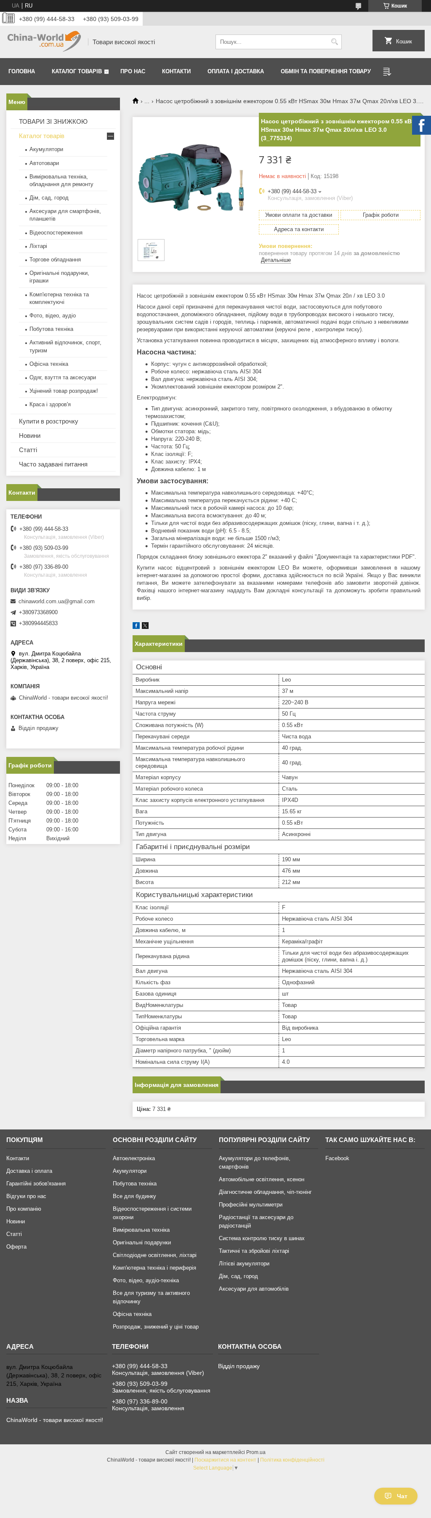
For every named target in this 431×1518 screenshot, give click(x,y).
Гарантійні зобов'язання (36, 1183)
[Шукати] (334, 42)
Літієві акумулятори (244, 1263)
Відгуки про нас (26, 1196)
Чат (402, 1496)
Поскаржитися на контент (225, 1460)
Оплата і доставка (236, 71)
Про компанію (23, 1209)
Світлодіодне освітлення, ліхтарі (155, 1255)
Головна (21, 71)
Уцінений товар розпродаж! (63, 391)
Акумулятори (46, 149)
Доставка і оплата (29, 1171)
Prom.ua (256, 1452)
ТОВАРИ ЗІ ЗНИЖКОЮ (53, 121)
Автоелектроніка (134, 1158)
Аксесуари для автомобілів (254, 1289)
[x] (145, 627)
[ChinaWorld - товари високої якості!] (44, 42)
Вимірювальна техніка (141, 1230)
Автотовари (44, 163)
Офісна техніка (48, 364)
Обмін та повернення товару (326, 71)
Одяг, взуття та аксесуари (62, 377)
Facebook (337, 1158)
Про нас (132, 71)
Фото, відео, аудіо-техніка (146, 1280)
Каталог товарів (77, 71)
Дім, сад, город (49, 197)
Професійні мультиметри (250, 1204)
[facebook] (136, 627)
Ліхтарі (38, 246)
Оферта (16, 1247)
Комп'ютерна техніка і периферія (154, 1268)
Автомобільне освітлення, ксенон (261, 1179)
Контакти (176, 71)
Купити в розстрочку (48, 421)
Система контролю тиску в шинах (262, 1238)
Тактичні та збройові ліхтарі (254, 1251)
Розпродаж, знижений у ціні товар (156, 1327)
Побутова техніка (51, 329)
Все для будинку (134, 1196)
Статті (28, 449)
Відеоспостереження (55, 232)
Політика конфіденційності (292, 1460)
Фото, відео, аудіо (52, 315)
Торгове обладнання (55, 259)
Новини (29, 435)
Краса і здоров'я (50, 404)
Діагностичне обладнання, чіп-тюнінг (265, 1192)
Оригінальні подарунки (142, 1242)
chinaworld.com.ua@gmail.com (57, 601)
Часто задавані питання (53, 464)
